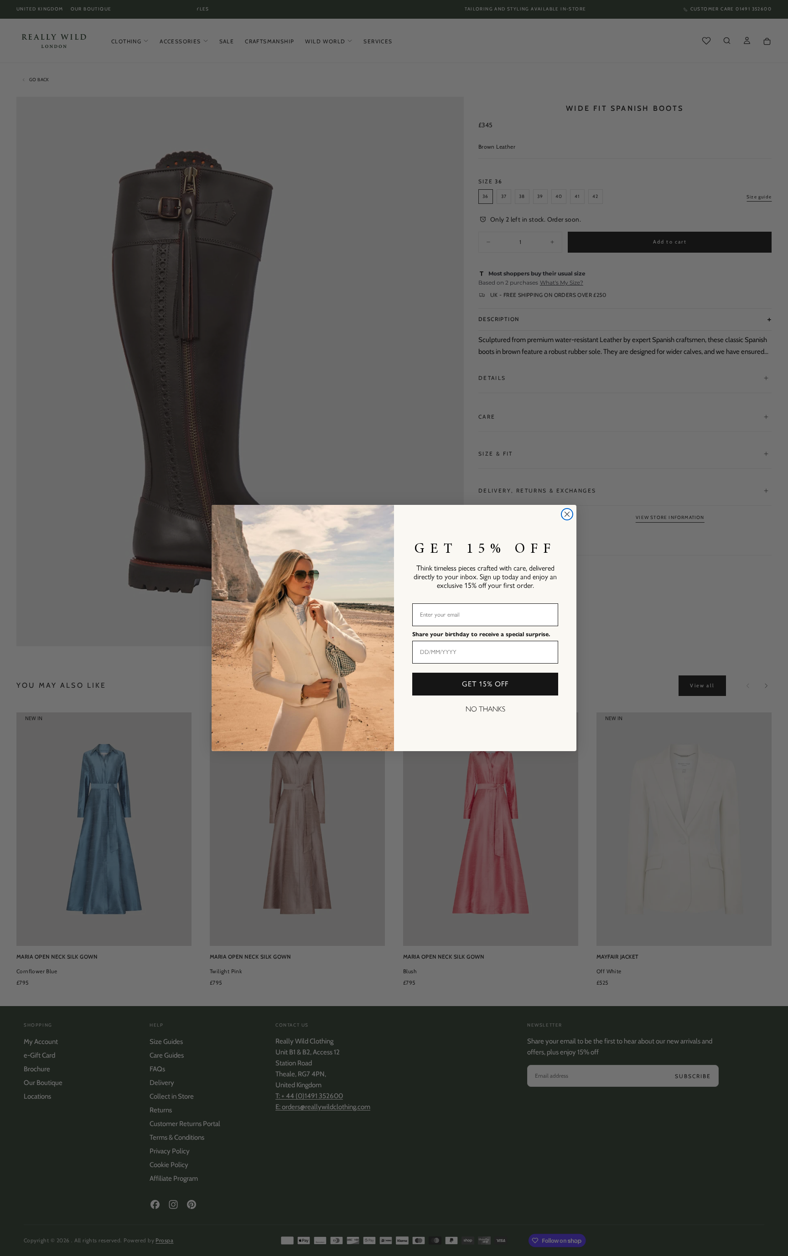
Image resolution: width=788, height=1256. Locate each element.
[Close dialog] (567, 514)
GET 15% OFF (485, 684)
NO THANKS (485, 709)
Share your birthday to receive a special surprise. (481, 634)
